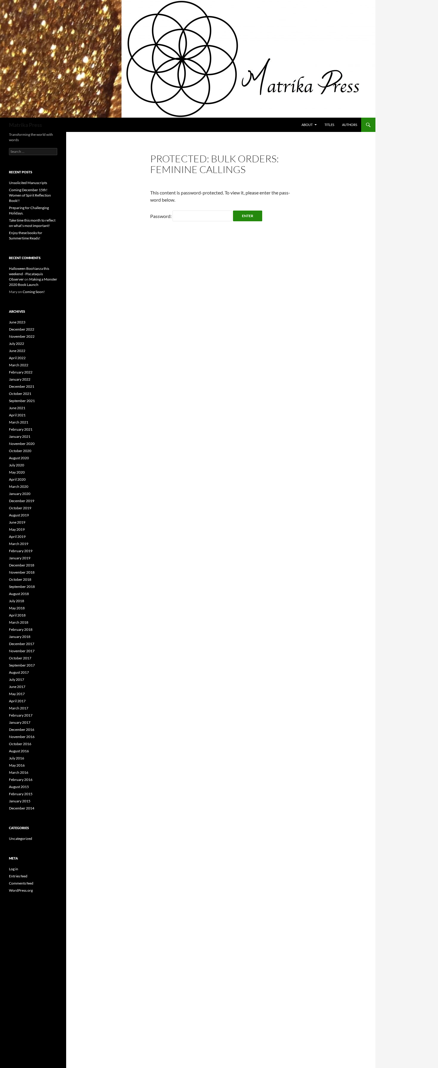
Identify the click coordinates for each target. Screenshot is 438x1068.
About (307, 125)
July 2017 (16, 679)
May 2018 (17, 608)
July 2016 (16, 758)
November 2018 (22, 572)
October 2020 (20, 451)
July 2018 (16, 601)
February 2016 (20, 779)
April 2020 (17, 479)
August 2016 (19, 751)
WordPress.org (21, 890)
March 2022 (18, 365)
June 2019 (17, 522)
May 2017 (17, 694)
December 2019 (21, 501)
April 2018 (17, 615)
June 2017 (17, 686)
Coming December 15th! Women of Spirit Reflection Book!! (30, 195)
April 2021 (17, 415)
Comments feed (21, 883)
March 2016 (18, 772)
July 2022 (16, 343)
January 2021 (19, 436)
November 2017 (22, 651)
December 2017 (21, 644)
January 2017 (19, 722)
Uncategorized (20, 838)
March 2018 (18, 622)
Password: (161, 216)
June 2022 (17, 350)
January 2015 (19, 801)
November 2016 (22, 736)
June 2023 (17, 322)
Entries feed (18, 876)
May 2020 (17, 472)
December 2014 (21, 808)
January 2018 (19, 636)
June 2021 (17, 408)
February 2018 (20, 629)
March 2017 (18, 708)
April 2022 (17, 358)
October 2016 (20, 744)
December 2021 (21, 386)
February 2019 (20, 551)
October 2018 (20, 579)
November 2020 (22, 443)
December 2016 (21, 729)
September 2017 (22, 665)
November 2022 (22, 336)
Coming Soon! (34, 291)
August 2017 (19, 672)
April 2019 (17, 536)
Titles (329, 125)
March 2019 (18, 543)
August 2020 (19, 458)
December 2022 (21, 329)
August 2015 (19, 786)
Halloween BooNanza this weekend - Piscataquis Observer (29, 273)
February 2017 (20, 715)
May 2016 (17, 765)
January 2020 (19, 493)
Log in (13, 869)
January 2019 (19, 558)
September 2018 (22, 586)
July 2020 (16, 465)
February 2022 (20, 372)
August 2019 (19, 515)
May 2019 (17, 529)
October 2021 (20, 393)
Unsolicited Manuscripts (28, 182)
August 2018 (19, 593)
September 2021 (22, 400)
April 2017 (17, 701)
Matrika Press (25, 125)
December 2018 (21, 565)
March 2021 (18, 422)
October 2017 (20, 658)
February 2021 (20, 429)
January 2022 (19, 379)
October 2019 (20, 508)
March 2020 (18, 486)
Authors (349, 125)
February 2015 (20, 794)
